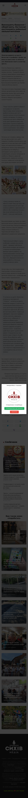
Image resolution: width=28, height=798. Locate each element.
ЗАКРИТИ (14, 412)
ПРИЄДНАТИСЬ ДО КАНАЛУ (14, 408)
